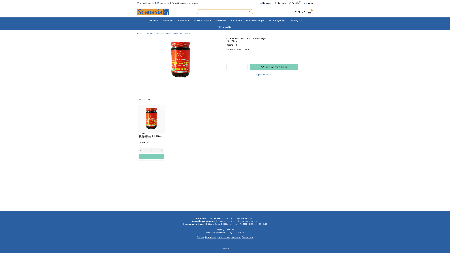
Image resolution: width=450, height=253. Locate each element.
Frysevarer (183, 20)
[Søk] (250, 11)
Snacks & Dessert (202, 20)
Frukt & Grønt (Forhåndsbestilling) (247, 20)
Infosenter (236, 237)
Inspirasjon (295, 20)
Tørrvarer (152, 20)
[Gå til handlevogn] (309, 12)
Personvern (247, 237)
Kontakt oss (164, 3)
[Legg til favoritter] (162, 108)
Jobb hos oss (180, 3)
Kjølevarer (167, 20)
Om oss (194, 3)
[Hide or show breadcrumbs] (192, 33)
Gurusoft (225, 248)
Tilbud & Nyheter (276, 20)
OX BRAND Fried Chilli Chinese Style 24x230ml (151, 137)
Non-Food (220, 20)
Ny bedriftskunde (147, 3)
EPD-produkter (225, 27)
